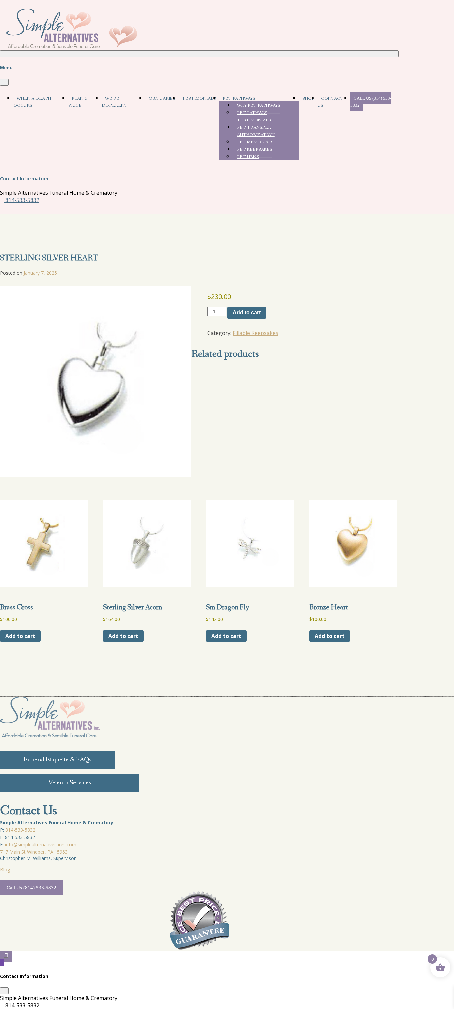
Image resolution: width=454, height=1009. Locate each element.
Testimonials (199, 98)
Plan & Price (77, 102)
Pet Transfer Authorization (256, 131)
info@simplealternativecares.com (40, 844)
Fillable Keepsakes (255, 333)
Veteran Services (69, 782)
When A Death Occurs (32, 102)
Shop (308, 98)
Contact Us (331, 102)
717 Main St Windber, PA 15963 (34, 852)
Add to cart (247, 312)
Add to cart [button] (20, 636)
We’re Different (115, 102)
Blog (5, 869)
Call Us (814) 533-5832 (370, 102)
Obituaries (162, 98)
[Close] (4, 82)
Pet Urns (248, 157)
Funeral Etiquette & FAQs (57, 759)
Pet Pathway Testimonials (254, 116)
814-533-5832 (21, 200)
